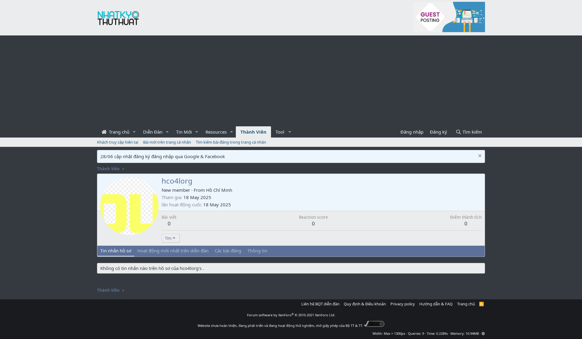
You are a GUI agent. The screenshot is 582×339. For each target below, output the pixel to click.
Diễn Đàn (152, 132)
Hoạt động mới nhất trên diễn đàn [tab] (173, 251)
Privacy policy (402, 304)
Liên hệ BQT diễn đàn (320, 304)
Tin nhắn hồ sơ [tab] (115, 251)
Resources (216, 132)
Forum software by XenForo (291, 315)
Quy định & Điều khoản (365, 304)
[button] (134, 132)
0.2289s (442, 333)
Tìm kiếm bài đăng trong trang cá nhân (231, 142)
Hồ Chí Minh (219, 190)
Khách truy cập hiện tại (117, 142)
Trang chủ (118, 132)
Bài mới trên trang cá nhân (167, 142)
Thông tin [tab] (257, 251)
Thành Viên (253, 132)
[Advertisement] (291, 80)
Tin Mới (184, 132)
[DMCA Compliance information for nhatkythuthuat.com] (374, 325)
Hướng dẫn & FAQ (436, 304)
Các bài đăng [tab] (228, 251)
